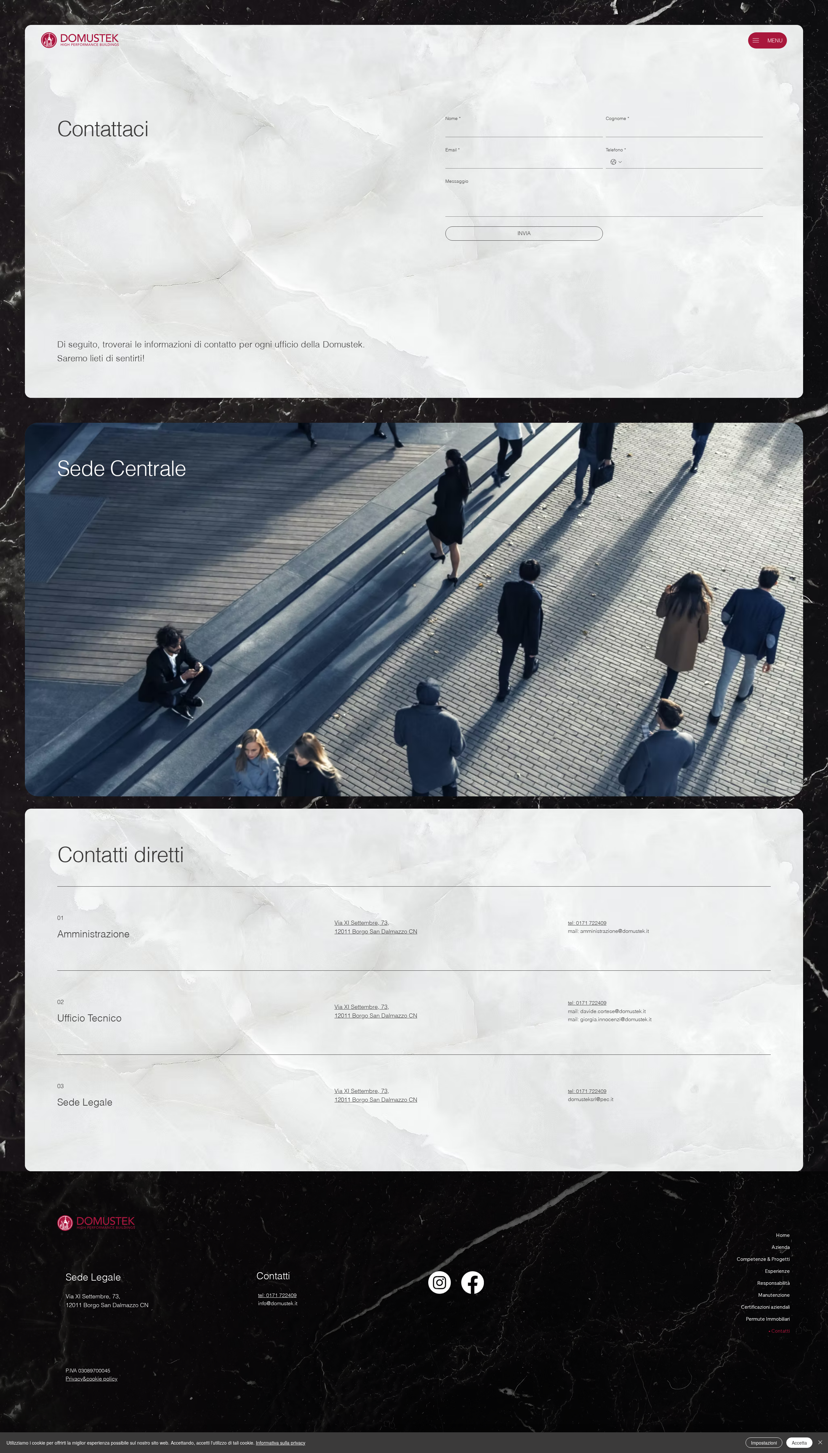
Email (452, 150)
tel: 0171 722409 (587, 923)
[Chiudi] (820, 1442)
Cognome (617, 118)
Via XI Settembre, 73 (360, 922)
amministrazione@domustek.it (614, 931)
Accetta (799, 1442)
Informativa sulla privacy (280, 1442)
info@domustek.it (277, 1303)
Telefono (616, 150)
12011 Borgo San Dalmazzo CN (375, 931)
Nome (453, 118)
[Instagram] (439, 1282)
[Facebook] (472, 1282)
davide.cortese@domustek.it (613, 1011)
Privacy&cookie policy (91, 1378)
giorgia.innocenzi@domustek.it (615, 1019)
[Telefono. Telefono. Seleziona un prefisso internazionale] (616, 162)
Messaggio (456, 181)
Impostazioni (764, 1442)
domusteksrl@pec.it (590, 1099)
